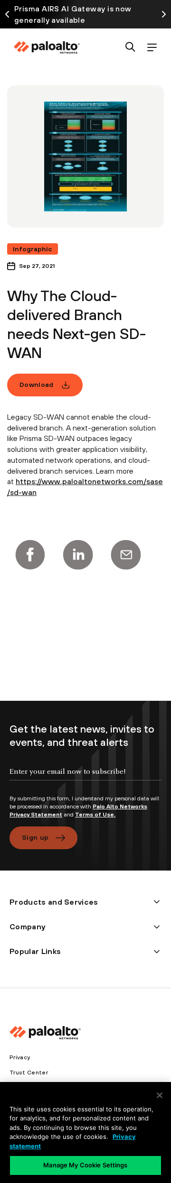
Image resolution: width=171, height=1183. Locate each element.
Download (36, 384)
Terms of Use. (95, 814)
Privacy (20, 1057)
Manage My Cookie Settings (85, 1165)
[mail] (126, 555)
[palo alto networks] (46, 47)
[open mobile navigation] (151, 47)
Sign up (35, 837)
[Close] (159, 1095)
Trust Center (29, 1072)
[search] (130, 47)
